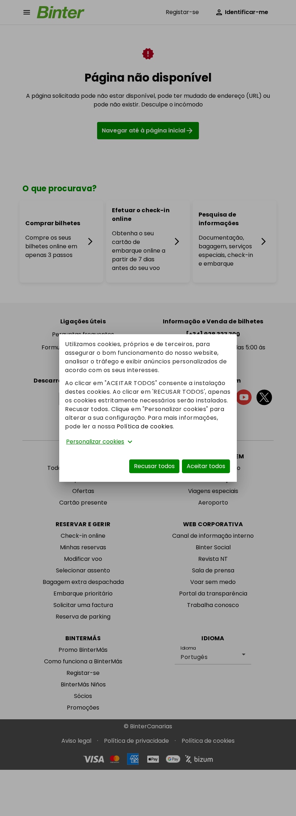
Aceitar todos (206, 466)
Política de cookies (145, 426)
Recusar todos (154, 466)
